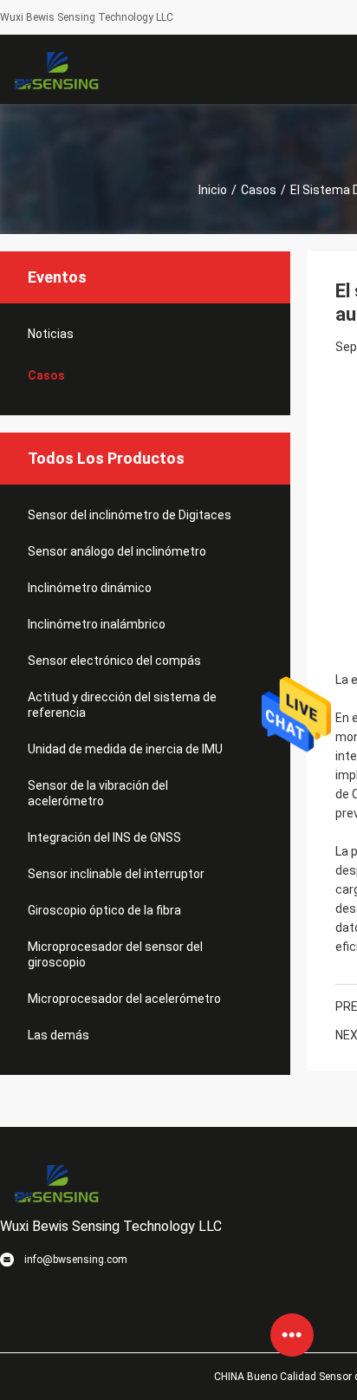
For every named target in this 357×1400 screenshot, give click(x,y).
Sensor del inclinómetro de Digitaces (129, 515)
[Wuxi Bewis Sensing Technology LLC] (56, 69)
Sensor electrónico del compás (114, 660)
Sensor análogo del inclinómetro (117, 551)
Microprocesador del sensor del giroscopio (115, 954)
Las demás (58, 1035)
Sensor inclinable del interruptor (116, 874)
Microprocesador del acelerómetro (124, 999)
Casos (258, 190)
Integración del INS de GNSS (104, 837)
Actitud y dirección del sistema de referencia (122, 705)
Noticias (51, 334)
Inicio (212, 190)
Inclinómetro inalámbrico (97, 624)
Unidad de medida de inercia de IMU (125, 749)
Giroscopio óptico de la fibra (104, 910)
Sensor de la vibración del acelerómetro (98, 793)
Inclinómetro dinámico (90, 588)
